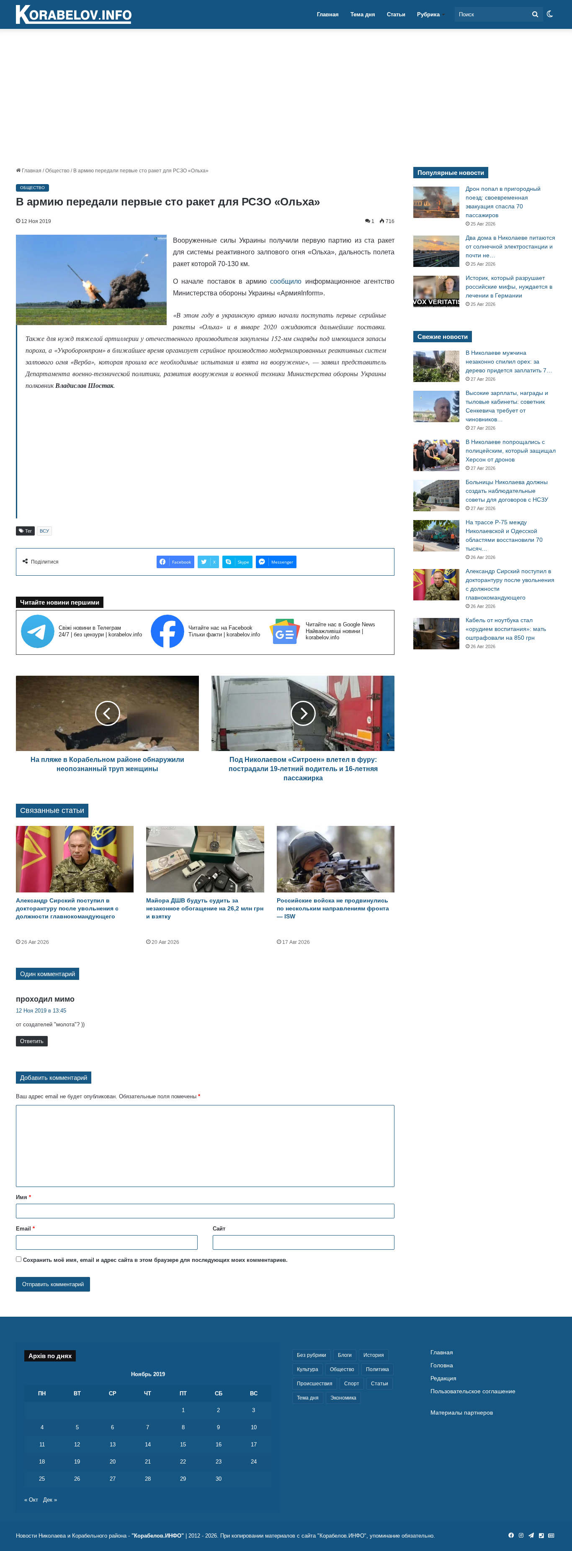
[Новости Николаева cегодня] (73, 14)
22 (183, 1462)
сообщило (285, 281)
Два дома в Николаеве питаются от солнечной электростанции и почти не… (510, 246)
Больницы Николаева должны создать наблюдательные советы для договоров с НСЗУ (507, 491)
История (373, 1355)
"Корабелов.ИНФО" (157, 1536)
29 (183, 1479)
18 (42, 1462)
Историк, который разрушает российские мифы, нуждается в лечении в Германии (509, 286)
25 (42, 1479)
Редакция (443, 1378)
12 (77, 1444)
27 (113, 1479)
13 (113, 1444)
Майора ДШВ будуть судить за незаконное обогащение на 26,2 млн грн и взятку (204, 908)
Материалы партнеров (461, 1413)
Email (25, 1228)
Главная (328, 14)
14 (148, 1444)
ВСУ (44, 530)
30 (219, 1479)
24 (254, 1462)
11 (42, 1444)
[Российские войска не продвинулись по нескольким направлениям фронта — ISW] (335, 859)
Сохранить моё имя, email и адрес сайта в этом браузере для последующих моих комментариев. (155, 1260)
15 (183, 1444)
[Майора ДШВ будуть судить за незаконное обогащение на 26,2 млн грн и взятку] (205, 859)
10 (254, 1427)
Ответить (32, 1041)
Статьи (396, 14)
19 (77, 1462)
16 (219, 1444)
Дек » (50, 1500)
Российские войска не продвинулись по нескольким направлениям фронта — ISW (333, 908)
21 (148, 1462)
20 (113, 1462)
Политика (377, 1369)
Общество (57, 171)
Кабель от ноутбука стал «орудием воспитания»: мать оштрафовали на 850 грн (506, 629)
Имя (23, 1197)
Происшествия (314, 1384)
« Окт (31, 1500)
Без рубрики (311, 1355)
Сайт (219, 1228)
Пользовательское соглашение (472, 1391)
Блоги (345, 1355)
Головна (441, 1365)
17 (254, 1444)
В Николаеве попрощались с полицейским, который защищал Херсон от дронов (511, 450)
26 (77, 1479)
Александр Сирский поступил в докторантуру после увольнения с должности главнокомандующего (67, 908)
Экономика (343, 1398)
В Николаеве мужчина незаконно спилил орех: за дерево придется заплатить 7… (509, 361)
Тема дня (362, 14)
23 (219, 1462)
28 (148, 1479)
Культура (307, 1369)
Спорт (351, 1384)
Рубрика (428, 14)
